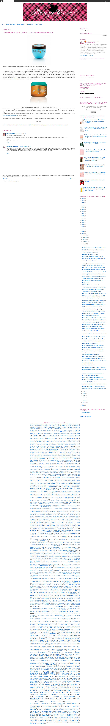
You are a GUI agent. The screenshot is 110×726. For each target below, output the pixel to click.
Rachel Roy (55, 590)
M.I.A (56, 544)
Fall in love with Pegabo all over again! (90, 315)
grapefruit (33, 679)
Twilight (42, 637)
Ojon (45, 572)
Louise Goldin (69, 542)
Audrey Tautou (48, 433)
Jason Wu (66, 508)
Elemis (63, 474)
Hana (52, 497)
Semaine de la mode (46, 606)
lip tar (76, 690)
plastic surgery (72, 703)
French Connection (68, 486)
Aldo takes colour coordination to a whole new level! (93, 358)
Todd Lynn (45, 632)
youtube (41, 723)
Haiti (31, 497)
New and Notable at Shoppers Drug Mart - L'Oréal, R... (94, 367)
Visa (71, 641)
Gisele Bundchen (73, 489)
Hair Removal (59, 496)
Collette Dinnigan (66, 460)
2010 (83, 233)
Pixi (34, 584)
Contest (33, 461)
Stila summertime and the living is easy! (91, 354)
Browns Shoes (50, 446)
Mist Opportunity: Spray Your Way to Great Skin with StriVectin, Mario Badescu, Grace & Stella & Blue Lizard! (95, 136)
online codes (65, 699)
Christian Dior (39, 457)
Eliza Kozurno (39, 475)
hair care (74, 679)
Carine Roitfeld (74, 449)
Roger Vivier (70, 598)
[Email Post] (4, 123)
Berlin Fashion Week (43, 440)
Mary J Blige (43, 550)
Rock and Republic (73, 597)
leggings (75, 689)
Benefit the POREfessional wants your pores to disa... (94, 276)
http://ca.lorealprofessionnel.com (10, 115)
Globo (78, 491)
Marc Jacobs (34, 548)
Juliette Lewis (66, 517)
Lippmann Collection (47, 539)
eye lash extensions (60, 669)
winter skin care (61, 722)
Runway (69, 600)
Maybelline (71, 552)
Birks (47, 441)
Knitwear (70, 527)
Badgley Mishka (69, 435)
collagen (53, 661)
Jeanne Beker (42, 509)
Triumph (52, 635)
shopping (36, 711)
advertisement (43, 651)
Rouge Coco (55, 600)
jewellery (33, 689)
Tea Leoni (77, 626)
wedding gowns (42, 722)
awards (70, 651)
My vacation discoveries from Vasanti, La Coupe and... (94, 269)
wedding (32, 722)
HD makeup (49, 495)
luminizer (35, 694)
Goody (52, 492)
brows (50, 657)
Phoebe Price (76, 581)
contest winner (48, 663)
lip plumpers (46, 690)
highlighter (51, 686)
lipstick (64, 692)
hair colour (34, 681)
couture (41, 665)
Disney (69, 469)
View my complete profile (86, 55)
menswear (56, 696)
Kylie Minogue (62, 528)
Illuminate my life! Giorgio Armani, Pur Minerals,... (93, 377)
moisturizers (36, 698)
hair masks (10, 125)
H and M (74, 494)
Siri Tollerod (74, 613)
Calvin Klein (53, 447)
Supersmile (71, 623)
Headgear (52, 499)
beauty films (69, 652)
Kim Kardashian (50, 525)
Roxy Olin (62, 600)
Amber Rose (64, 428)
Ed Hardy (38, 474)
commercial (73, 662)
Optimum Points (67, 573)
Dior (47, 469)
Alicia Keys (43, 428)
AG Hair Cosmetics (66, 424)
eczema (77, 666)
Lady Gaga (54, 533)
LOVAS (64, 531)
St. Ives (36, 619)
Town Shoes (74, 633)
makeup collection (60, 694)
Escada (32, 480)
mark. (77, 694)
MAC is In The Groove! (87, 363)
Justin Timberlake (43, 519)
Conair (75, 460)
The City (67, 627)
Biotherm (39, 441)
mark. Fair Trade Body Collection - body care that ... (93, 328)
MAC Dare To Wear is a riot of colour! (90, 284)
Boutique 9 (54, 444)
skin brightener (71, 711)
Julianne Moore (44, 517)
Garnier (70, 488)
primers (66, 706)
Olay (50, 572)
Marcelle (45, 548)
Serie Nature (64, 125)
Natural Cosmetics (56, 564)
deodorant (39, 666)
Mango (64, 547)
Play (40, 584)
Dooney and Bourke (54, 471)
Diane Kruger (33, 469)
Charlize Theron (53, 454)
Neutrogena (45, 566)
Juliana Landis (34, 517)
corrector (73, 663)
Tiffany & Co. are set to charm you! (90, 252)
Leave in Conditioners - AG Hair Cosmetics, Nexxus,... (94, 336)
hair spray (45, 682)
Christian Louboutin (51, 457)
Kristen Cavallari (38, 528)
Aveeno (77, 433)
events (59, 668)
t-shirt (56, 717)
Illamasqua (33, 505)
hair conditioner (50, 681)
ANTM (77, 424)
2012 (83, 229)
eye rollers (73, 669)
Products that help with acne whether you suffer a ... (93, 313)
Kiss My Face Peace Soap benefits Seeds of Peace (93, 338)
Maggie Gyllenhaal (65, 545)
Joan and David (54, 513)
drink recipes (49, 666)
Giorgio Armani (51, 489)
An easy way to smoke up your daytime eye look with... (94, 388)
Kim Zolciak (68, 525)
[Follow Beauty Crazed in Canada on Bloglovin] (84, 88)
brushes (60, 657)
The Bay (42, 627)
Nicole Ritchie (69, 567)
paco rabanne (39, 701)
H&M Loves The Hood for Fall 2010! (90, 254)
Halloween (38, 497)
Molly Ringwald (52, 558)
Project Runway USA (36, 587)
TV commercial (62, 624)
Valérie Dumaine (58, 638)
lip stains (67, 690)
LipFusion (35, 539)
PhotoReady (46, 583)
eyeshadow (49, 673)
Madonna (55, 545)
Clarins (42, 458)
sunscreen (71, 715)
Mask (74, 550)
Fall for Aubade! (85, 282)
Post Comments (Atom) (14, 181)
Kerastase (69, 524)
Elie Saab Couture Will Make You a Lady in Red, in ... (94, 347)
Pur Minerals (56, 587)
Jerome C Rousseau (64, 511)
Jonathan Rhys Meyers (62, 514)
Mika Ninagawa (66, 555)
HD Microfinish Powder (37, 495)
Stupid (67, 621)
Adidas (64, 425)
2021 (83, 209)
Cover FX (60, 461)
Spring (44, 618)
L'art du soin (38, 531)
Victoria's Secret (43, 641)
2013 (83, 226)
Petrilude (49, 581)
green (41, 679)
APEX (31, 425)
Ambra (71, 428)
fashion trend (54, 674)
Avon (35, 435)
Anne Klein (74, 431)
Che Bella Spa (38, 455)
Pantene (52, 578)
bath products (41, 652)
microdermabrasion (70, 696)
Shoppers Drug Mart (69, 611)
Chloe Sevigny (71, 455)
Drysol (47, 472)
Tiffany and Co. (35, 632)
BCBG (61, 435)
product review (55, 125)
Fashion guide (41, 485)
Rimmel (64, 595)
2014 (83, 224)
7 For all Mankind (53, 424)
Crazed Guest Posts (10, 24)
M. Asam (51, 544)
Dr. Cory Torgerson (73, 471)
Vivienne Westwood (37, 643)
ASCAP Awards (38, 425)
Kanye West (65, 519)
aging (52, 651)
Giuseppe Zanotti (34, 491)
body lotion (44, 655)
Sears (68, 604)
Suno (59, 623)
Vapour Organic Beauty (72, 638)
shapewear (60, 709)
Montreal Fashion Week (39, 559)
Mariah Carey (57, 548)
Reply (8, 142)
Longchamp (35, 542)
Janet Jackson (48, 508)
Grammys (75, 492)
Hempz (52, 500)
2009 (83, 405)
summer (32, 715)
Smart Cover (49, 615)
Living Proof (66, 541)
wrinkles (33, 723)
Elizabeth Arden (50, 475)
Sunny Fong (53, 623)
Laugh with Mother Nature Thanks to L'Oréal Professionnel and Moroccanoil (28, 32)
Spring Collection (53, 618)
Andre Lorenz (68, 430)
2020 (83, 211)
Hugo (48, 503)
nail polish (64, 698)
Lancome (73, 533)
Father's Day (51, 485)
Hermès (35, 502)
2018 (83, 215)
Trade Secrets (35, 635)
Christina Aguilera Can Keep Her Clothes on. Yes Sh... (94, 274)
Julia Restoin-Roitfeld (72, 516)
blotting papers (47, 654)
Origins (35, 575)
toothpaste (42, 720)
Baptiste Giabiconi (53, 436)
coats (46, 661)
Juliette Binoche (55, 517)
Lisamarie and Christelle (12, 146)
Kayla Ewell (71, 522)
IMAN (63, 503)
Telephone (34, 627)
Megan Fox (39, 553)
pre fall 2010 (46, 706)
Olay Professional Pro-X (63, 572)
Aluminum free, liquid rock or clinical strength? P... (93, 373)
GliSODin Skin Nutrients (68, 491)
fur (55, 678)
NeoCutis (75, 564)
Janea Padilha (39, 508)
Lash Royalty (49, 534)
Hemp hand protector (42, 500)
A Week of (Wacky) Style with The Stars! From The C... (94, 271)
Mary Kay (52, 550)
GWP (54, 488)
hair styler (55, 682)
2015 (83, 222)
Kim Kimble (60, 525)
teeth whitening (49, 719)
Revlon (47, 595)
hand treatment (72, 684)
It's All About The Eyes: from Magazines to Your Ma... (94, 258)
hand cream (45, 684)
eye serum (34, 671)
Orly (52, 575)
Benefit (61, 438)
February (85, 400)
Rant (75, 590)
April (84, 395)
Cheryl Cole (62, 455)
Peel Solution (69, 579)
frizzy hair (47, 678)
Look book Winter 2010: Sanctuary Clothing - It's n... (93, 356)
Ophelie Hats (58, 573)
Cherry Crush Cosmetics (50, 455)
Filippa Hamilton (75, 485)
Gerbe (78, 488)
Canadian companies (52, 449)
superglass (33, 717)
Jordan (32, 516)
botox (32, 657)
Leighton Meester (65, 536)
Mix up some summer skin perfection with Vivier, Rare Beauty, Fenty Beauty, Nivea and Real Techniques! (94, 121)
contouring (62, 663)
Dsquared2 (54, 472)
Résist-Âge (44, 601)
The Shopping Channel (61, 629)
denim (32, 666)
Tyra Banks (50, 637)
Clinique (33, 460)
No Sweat (55, 569)
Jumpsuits (75, 517)
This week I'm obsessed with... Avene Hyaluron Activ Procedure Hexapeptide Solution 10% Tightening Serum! (95, 129)
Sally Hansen (46, 603)
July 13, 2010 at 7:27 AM (25, 146)
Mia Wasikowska (74, 553)
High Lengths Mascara (46, 502)
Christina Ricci (76, 457)
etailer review (49, 668)
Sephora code (73, 606)
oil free (48, 699)
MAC (60, 544)
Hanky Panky (58, 497)
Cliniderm (75, 458)
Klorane (62, 527)
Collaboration (54, 460)
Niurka (49, 569)
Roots (48, 600)
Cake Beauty (41, 447)
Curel (76, 463)
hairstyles (33, 684)
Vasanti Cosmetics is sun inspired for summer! (92, 278)
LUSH (70, 531)
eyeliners (34, 673)
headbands (42, 686)
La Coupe (77, 531)
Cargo (64, 449)
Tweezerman (73, 635)
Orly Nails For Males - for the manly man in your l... (93, 309)
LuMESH (34, 544)
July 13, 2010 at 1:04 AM (20, 133)
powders (35, 706)
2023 (83, 205)
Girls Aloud (63, 489)
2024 (83, 202)
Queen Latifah (54, 589)
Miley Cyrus (38, 556)
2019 (83, 213)
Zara (52, 649)
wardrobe (75, 720)
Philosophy (65, 581)
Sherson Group (35, 611)
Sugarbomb (75, 621)
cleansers (65, 660)
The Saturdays (44, 629)
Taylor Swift (60, 626)
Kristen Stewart (50, 528)
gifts (66, 678)
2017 (83, 218)
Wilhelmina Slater (35, 646)
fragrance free (61, 676)
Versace (61, 640)
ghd (60, 678)
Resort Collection (36, 595)
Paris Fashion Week (71, 578)
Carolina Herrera (52, 450)
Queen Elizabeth (44, 589)
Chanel (52, 452)
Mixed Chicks (36, 558)
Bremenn (72, 444)
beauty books (56, 652)
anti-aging (60, 651)
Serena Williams (34, 608)
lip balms (34, 690)
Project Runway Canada (70, 586)
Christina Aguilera (64, 457)
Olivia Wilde (41, 573)
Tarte (40, 626)
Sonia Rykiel (66, 616)
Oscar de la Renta (62, 575)
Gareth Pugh (61, 488)
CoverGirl (69, 461)
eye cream (45, 669)
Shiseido (45, 611)
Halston (47, 497)
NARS (31, 562)
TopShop (44, 633)
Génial (68, 494)
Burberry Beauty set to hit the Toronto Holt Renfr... (93, 352)
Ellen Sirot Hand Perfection (70, 477)
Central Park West (42, 452)
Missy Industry (76, 556)
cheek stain (54, 660)
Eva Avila (65, 480)
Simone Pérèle (65, 613)
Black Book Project (61, 441)
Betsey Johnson (57, 440)
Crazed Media (30, 24)
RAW (77, 589)
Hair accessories (71, 496)
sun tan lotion (59, 715)
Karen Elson (74, 519)
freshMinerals (37, 678)
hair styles (65, 682)
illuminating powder (37, 687)
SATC (50, 601)
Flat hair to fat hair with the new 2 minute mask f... (93, 249)
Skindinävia (41, 615)
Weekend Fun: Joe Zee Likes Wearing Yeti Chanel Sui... (94, 247)
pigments (61, 703)
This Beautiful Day (86, 412)
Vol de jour (54, 643)
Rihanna (56, 595)
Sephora (59, 606)
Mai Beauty (75, 545)
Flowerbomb (43, 486)
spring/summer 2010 (42, 714)
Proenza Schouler (57, 586)
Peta (44, 581)
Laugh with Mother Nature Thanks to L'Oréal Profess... (94, 324)
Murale (39, 561)
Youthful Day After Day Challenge (48, 648)
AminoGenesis (57, 430)
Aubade (40, 433)
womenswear (74, 722)
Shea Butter (63, 609)
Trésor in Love (62, 635)
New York (75, 565)
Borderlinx (33, 444)
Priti (48, 586)
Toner (52, 632)
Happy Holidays (69, 497)
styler (62, 714)
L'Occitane (72, 528)
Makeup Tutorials (53, 547)
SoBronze (69, 615)
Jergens (53, 511)
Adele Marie (56, 425)
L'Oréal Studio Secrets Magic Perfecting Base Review (94, 317)
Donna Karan (43, 471)
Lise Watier (41, 541)
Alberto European (37, 427)
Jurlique (33, 519)
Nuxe (51, 570)
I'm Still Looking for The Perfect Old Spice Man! (92, 341)
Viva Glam (77, 641)
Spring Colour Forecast (69, 618)
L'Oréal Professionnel (34, 125)
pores (59, 705)
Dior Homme (55, 469)
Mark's (76, 548)
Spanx (31, 618)
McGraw (32, 553)
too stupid (33, 720)
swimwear (49, 717)
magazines (44, 694)
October (84, 239)
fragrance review (74, 676)
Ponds (56, 584)
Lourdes (77, 542)
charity (44, 660)
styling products (71, 714)
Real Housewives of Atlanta (46, 592)
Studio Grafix (58, 621)
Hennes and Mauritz (61, 500)
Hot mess (33, 503)
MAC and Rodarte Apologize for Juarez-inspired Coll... (94, 295)
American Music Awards (44, 430)
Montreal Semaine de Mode (54, 559)
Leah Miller (53, 536)
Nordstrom (64, 569)
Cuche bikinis (68, 463)
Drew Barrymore (37, 472)
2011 (83, 231)
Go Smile (34, 492)
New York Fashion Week (38, 567)
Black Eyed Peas (73, 441)
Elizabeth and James (43, 477)
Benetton (32, 440)
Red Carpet (71, 592)
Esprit (39, 480)
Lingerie (77, 538)
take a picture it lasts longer (69, 717)
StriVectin (47, 621)
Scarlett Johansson (50, 604)
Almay (50, 428)
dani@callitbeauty (11, 133)
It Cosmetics (45, 506)
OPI (57, 570)
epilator (40, 668)
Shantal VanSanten (73, 608)
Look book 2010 (43, 542)
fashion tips (44, 674)
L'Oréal (33, 530)
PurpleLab (75, 587)
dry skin (69, 666)
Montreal (77, 558)
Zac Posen (46, 649)
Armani (32, 433)
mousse (52, 698)
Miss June (57, 556)
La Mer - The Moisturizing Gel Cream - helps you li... (93, 345)
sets (41, 709)
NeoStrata (33, 566)
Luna (46, 544)
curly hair (62, 665)
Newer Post (5, 178)
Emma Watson (40, 478)
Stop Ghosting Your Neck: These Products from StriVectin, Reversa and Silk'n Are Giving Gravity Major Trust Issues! (95, 189)
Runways (77, 600)
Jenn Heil (66, 509)
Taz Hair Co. (69, 626)
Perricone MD (36, 581)
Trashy (45, 635)
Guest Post (61, 494)
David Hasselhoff (70, 466)
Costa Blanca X (51, 461)
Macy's (38, 545)
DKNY (67, 464)
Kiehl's (41, 525)
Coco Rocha (44, 460)
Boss (39, 444)
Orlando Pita (44, 575)
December (85, 235)
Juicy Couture (58, 516)
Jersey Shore (74, 511)
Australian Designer (59, 433)
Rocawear (62, 597)
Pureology (66, 587)
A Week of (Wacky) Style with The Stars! (91, 381)
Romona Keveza (40, 600)
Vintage (66, 641)
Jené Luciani (46, 511)
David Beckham (59, 466)
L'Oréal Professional (21, 125)
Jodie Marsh (64, 513)
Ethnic (59, 480)
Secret (35, 606)
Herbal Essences (74, 500)
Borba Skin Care (73, 443)
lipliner (55, 692)
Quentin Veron (63, 589)
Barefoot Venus (73, 436)
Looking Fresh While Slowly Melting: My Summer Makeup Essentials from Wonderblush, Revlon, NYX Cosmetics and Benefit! (94, 159)
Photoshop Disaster (56, 583)
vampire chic (51, 720)
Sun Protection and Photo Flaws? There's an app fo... (94, 330)
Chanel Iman (62, 452)
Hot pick (41, 503)
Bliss (51, 443)
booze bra (75, 655)
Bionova (32, 441)
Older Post (72, 178)
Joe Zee (72, 513)
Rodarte (54, 598)
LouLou (52, 542)
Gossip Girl (66, 492)
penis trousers (34, 703)
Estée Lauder (48, 480)
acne (73, 649)
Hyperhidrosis (56, 503)
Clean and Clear (64, 458)
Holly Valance (59, 502)
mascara (40, 696)
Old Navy (75, 572)
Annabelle (63, 431)
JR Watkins (55, 506)
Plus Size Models (47, 584)
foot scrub (33, 676)
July (84, 246)
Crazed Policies (38, 24)
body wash (57, 655)
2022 (83, 207)
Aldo (45, 427)
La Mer (34, 533)
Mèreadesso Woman (73, 561)
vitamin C (66, 720)
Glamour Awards (56, 491)
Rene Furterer (72, 593)
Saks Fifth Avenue (35, 603)
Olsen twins (49, 573)
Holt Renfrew (70, 502)
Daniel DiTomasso (49, 466)
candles (33, 658)
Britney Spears (40, 446)
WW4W (70, 643)
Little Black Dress (55, 541)
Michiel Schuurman (55, 555)
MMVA (71, 544)
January (84, 402)
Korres (77, 527)
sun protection (44, 715)
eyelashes (73, 671)
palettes (55, 702)
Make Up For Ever (37, 547)
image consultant (52, 687)
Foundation (52, 486)
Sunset (64, 623)
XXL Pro (73, 646)
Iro (54, 505)
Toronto (52, 633)
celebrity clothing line (46, 658)
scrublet (63, 708)
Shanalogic (63, 608)
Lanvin (32, 534)
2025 (83, 200)
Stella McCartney (68, 619)
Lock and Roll (76, 541)
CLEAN (32, 447)
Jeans (59, 509)
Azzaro (55, 435)
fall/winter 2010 (67, 673)
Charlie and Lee (42, 454)
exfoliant (70, 668)
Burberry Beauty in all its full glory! (89, 343)
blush (57, 654)
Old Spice (33, 573)
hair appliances (51, 679)
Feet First (60, 485)
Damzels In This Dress (36, 466)
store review (54, 714)
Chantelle (69, 452)
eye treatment (60, 671)
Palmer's (77, 576)
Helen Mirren (70, 499)
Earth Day (70, 472)
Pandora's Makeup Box (40, 578)
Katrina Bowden (50, 522)
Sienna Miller (48, 613)
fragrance (45, 676)
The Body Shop (55, 627)
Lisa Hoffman (71, 539)
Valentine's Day (46, 638)
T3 (49, 624)
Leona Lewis (76, 536)
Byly (77, 446)
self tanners (72, 708)
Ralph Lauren (66, 590)
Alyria (57, 428)
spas (70, 712)
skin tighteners (46, 712)
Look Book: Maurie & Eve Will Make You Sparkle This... (94, 384)
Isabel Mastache (61, 505)
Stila (38, 621)
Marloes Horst (34, 550)
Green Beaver (34, 494)
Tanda (72, 624)
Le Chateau (45, 536)
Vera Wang (52, 640)
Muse (47, 561)
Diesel (41, 469)
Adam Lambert (47, 425)
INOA (68, 503)
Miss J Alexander (48, 556)
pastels (67, 701)
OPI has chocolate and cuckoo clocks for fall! (92, 306)
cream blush (51, 665)
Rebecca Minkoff (60, 592)
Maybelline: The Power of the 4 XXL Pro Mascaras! (93, 267)
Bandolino (42, 436)
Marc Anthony (72, 547)
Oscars (72, 575)
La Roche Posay (43, 533)
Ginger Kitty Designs (38, 489)
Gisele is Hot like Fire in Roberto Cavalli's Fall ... (92, 265)
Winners (60, 646)
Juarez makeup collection (43, 516)
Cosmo (43, 461)
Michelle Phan (44, 555)
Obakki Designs (67, 570)
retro (51, 708)
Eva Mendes (72, 480)
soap (64, 712)
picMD (54, 703)
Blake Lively (34, 443)
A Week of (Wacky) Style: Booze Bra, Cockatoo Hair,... (94, 298)
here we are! (82, 80)
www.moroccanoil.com (15, 79)
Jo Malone (43, 513)
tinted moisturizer (64, 719)
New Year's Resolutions (61, 565)
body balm (68, 654)
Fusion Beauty (39, 488)
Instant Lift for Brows (45, 505)
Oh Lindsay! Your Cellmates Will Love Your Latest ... (93, 289)
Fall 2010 (74, 482)
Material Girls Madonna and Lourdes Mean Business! (93, 386)
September (85, 241)
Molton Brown (62, 558)
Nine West (41, 569)
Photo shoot (36, 583)
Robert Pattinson (74, 595)
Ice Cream (75, 503)
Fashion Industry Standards (37, 483)
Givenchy (44, 491)
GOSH (48, 488)
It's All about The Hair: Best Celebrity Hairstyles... (93, 256)
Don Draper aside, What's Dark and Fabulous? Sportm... (94, 379)
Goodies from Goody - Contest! (89, 260)
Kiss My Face (52, 527)
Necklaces (67, 564)
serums (33, 709)
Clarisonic (52, 458)
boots (68, 655)
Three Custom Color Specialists (57, 630)
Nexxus (51, 567)
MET (67, 544)
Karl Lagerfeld (35, 520)
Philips (56, 581)
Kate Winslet (40, 522)
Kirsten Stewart (42, 527)
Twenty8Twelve (34, 637)
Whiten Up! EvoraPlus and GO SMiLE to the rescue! (93, 263)
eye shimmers (46, 671)
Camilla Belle (74, 447)
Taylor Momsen (49, 626)
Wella (46, 644)
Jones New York (74, 514)
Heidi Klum (60, 499)
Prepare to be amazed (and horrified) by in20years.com (94, 300)
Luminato (40, 544)
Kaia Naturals (55, 519)
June (84, 391)
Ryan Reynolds (36, 601)
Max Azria (54, 551)
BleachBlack (44, 443)
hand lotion (59, 684)
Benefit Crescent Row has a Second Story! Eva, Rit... (94, 304)
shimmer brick (69, 709)
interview (75, 687)
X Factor (66, 646)
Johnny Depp (40, 514)
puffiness (43, 708)
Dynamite (61, 472)
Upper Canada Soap (71, 637)
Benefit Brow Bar (72, 438)
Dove (62, 471)
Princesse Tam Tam (40, 586)
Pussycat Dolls (34, 589)
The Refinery (74, 627)
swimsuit (41, 717)
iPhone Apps (73, 686)
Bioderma (74, 440)
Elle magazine (55, 477)
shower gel (47, 711)
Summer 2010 (34, 623)
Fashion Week (51, 483)
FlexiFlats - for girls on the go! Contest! (90, 375)
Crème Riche (59, 463)
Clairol (34, 458)
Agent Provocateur (74, 425)
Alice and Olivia (68, 427)
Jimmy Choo (33, 513)
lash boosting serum (46, 689)
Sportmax (37, 618)
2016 (83, 220)
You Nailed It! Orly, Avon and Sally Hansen (91, 291)
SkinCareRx (33, 615)
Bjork (52, 441)
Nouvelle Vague (43, 570)
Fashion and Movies (64, 483)
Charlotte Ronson (66, 454)
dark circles (73, 665)
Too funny (70, 632)
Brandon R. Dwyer (64, 444)
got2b (75, 678)
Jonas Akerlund (50, 514)
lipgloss (43, 692)
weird (50, 722)
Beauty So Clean (52, 438)
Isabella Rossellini (73, 505)
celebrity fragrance (63, 658)
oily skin (56, 700)
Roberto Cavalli (47, 597)
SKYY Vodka (60, 601)
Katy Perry (60, 522)
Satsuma (39, 604)
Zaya (58, 649)
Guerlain (51, 494)
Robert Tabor (36, 597)
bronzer (40, 657)
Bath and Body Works (37, 438)
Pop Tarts (63, 584)
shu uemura (59, 711)
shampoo (49, 709)
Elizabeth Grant (65, 475)
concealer (34, 663)
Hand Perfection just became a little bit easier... (92, 326)
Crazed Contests (20, 24)
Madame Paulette (46, 545)
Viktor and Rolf (57, 641)
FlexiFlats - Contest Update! (88, 365)
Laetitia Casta (64, 533)
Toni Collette (61, 632)
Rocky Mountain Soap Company (39, 598)
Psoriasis (47, 587)
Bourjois (45, 444)
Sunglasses (44, 623)
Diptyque (62, 469)
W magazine (63, 643)
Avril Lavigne (47, 435)
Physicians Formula (72, 583)
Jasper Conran (74, 508)
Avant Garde (70, 433)
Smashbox (59, 615)
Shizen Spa (54, 611)
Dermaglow (73, 468)
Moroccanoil (46, 125)
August (84, 243)
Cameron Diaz (64, 447)
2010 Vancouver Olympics (38, 424)
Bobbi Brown (61, 443)
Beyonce (66, 440)
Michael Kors (34, 555)
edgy (34, 668)
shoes (78, 709)
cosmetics (33, 665)
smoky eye (57, 712)
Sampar (55, 603)
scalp (56, 708)
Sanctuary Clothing (64, 603)
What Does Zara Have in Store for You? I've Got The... (94, 287)
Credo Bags (41, 463)
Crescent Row (50, 463)
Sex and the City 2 (54, 608)
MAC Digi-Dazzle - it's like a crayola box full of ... (93, 280)
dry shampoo (59, 666)
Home (2, 24)
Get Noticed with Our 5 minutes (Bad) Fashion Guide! (94, 322)
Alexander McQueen (55, 427)
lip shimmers (58, 690)
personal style (45, 703)
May (84, 393)
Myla (64, 561)
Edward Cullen (56, 474)
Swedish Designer (42, 624)
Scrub (60, 604)
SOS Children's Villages (71, 601)
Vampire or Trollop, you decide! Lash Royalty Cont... (93, 349)
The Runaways (34, 629)
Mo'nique (44, 558)
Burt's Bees (69, 446)
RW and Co (33, 590)
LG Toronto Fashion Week (51, 531)
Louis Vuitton (60, 542)
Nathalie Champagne (43, 564)
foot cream (73, 674)
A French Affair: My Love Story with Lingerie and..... (93, 302)
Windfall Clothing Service (49, 646)
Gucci (43, 494)
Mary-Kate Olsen (65, 550)
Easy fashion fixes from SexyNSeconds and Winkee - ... (94, 319)
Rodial (61, 598)
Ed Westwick (46, 474)
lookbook (77, 692)
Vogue (47, 643)
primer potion (56, 706)
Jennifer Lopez (36, 511)
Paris (60, 578)
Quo (70, 589)
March (84, 398)
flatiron (64, 674)
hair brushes (64, 679)
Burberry (59, 446)
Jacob (72, 506)
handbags (33, 686)
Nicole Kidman (60, 567)
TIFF (53, 624)
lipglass (33, 692)
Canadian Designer (36, 449)
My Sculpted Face (55, 561)
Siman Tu (56, 613)
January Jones (58, 508)
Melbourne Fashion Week (61, 553)
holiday (64, 686)
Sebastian (76, 604)
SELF (54, 601)
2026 (83, 198)
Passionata (42, 579)
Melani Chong (48, 553)
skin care (34, 712)
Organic (77, 573)
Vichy (69, 640)
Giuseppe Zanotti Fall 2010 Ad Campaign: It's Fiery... (93, 311)
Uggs (56, 637)
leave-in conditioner (62, 689)
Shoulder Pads (39, 613)
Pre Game (70, 584)
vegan (59, 720)
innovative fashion (64, 687)
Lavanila (38, 536)
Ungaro (61, 637)
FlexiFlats (34, 486)
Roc (56, 597)
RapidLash (33, 592)
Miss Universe (66, 556)
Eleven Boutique (71, 474)
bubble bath (73, 657)
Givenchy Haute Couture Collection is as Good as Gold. (94, 360)
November (85, 237)
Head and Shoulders (41, 499)
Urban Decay (34, 638)
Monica (70, 558)
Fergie (67, 485)
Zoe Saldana (65, 649)
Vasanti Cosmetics (39, 640)
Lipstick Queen (60, 539)
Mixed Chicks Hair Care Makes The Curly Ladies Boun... (94, 293)
